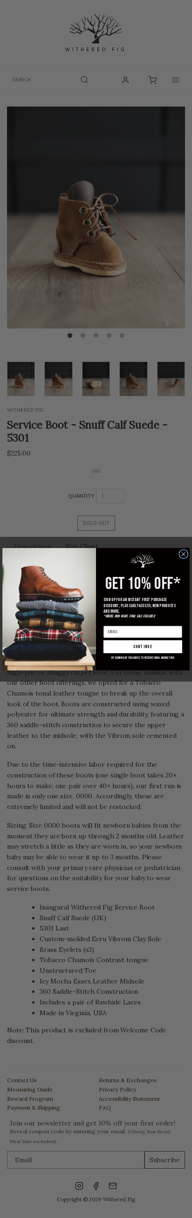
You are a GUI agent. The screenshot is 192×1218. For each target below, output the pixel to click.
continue (143, 646)
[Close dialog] (183, 554)
